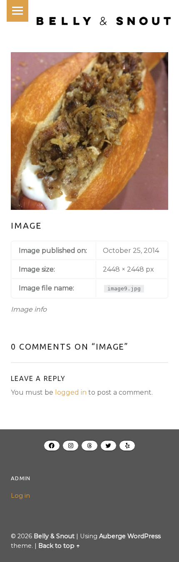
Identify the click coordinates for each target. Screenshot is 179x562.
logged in (71, 392)
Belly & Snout (54, 536)
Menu (17, 11)
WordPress (144, 536)
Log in (20, 495)
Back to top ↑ (59, 545)
